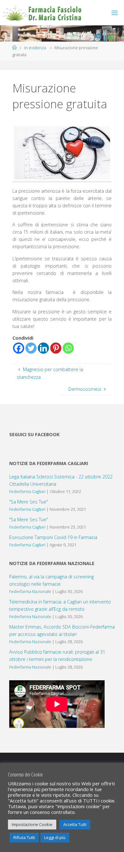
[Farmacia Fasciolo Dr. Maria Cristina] (42, 13)
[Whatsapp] (68, 348)
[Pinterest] (55, 348)
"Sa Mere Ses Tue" (28, 502)
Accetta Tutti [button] (74, 824)
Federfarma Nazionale (30, 591)
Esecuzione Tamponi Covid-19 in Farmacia (53, 537)
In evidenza (35, 47)
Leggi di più (54, 837)
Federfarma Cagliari (27, 491)
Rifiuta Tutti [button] (24, 837)
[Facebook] (18, 348)
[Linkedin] (43, 348)
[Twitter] (31, 348)
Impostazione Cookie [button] (32, 824)
